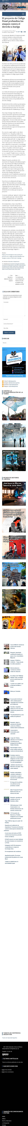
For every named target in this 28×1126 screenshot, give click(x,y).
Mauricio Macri (11, 269)
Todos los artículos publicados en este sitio (12, 1077)
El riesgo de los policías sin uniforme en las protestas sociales (16, 784)
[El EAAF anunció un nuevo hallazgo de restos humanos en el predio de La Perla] (6, 848)
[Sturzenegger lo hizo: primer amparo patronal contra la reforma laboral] (6, 749)
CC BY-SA (9, 1067)
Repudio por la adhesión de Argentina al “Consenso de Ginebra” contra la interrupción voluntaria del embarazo (17, 832)
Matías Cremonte (5, 269)
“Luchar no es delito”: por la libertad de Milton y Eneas (16, 685)
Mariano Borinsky (20, 267)
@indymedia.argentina (14, 383)
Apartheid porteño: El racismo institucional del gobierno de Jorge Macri (16, 871)
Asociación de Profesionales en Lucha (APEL (10, 265)
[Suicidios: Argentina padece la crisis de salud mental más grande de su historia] (6, 708)
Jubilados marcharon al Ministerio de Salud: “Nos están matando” (16, 766)
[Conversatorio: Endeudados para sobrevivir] (6, 732)
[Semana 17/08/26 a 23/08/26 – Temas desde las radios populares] (6, 662)
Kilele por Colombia (15, 691)
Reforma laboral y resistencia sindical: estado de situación (15, 669)
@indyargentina (12, 381)
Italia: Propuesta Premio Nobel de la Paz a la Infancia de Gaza (16, 791)
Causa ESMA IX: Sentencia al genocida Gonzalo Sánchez (17, 646)
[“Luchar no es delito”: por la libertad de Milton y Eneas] (6, 685)
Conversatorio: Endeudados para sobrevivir (14, 732)
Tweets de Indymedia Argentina (9, 1053)
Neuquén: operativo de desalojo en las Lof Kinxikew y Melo (16, 799)
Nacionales (11, 261)
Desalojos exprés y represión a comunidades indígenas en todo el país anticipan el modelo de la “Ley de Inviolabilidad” (16, 759)
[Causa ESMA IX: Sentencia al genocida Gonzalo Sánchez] (6, 646)
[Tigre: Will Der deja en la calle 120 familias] (6, 823)
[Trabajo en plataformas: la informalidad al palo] (6, 879)
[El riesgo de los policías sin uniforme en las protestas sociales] (6, 784)
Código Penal (21, 266)
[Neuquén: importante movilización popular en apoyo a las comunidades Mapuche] (6, 654)
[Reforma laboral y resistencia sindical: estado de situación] (6, 670)
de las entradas (7, 1085)
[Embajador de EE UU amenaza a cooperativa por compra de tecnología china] (6, 856)
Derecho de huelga (5, 267)
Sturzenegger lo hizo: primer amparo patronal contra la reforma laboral (16, 749)
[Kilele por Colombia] (6, 693)
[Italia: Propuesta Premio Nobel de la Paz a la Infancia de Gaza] (6, 791)
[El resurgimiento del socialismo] (6, 863)
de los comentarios (8, 1087)
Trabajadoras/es (16, 261)
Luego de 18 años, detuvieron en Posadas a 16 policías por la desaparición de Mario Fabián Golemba (16, 741)
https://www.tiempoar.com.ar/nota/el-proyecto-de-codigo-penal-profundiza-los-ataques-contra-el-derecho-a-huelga (13, 256)
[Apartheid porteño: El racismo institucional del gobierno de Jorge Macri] (6, 871)
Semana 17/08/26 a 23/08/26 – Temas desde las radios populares (16, 662)
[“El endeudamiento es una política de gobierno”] (6, 716)
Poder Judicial (17, 269)
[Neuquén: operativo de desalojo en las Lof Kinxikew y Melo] (6, 799)
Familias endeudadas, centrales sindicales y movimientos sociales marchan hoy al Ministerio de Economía (16, 776)
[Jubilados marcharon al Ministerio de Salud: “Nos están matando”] (6, 766)
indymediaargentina (13, 384)
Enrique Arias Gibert (13, 267)
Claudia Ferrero (15, 266)
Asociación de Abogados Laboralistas (17, 263)
